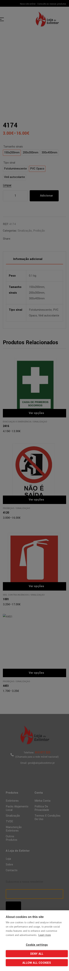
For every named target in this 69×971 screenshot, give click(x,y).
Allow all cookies (36, 963)
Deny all (37, 954)
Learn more (44, 935)
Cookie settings (37, 945)
